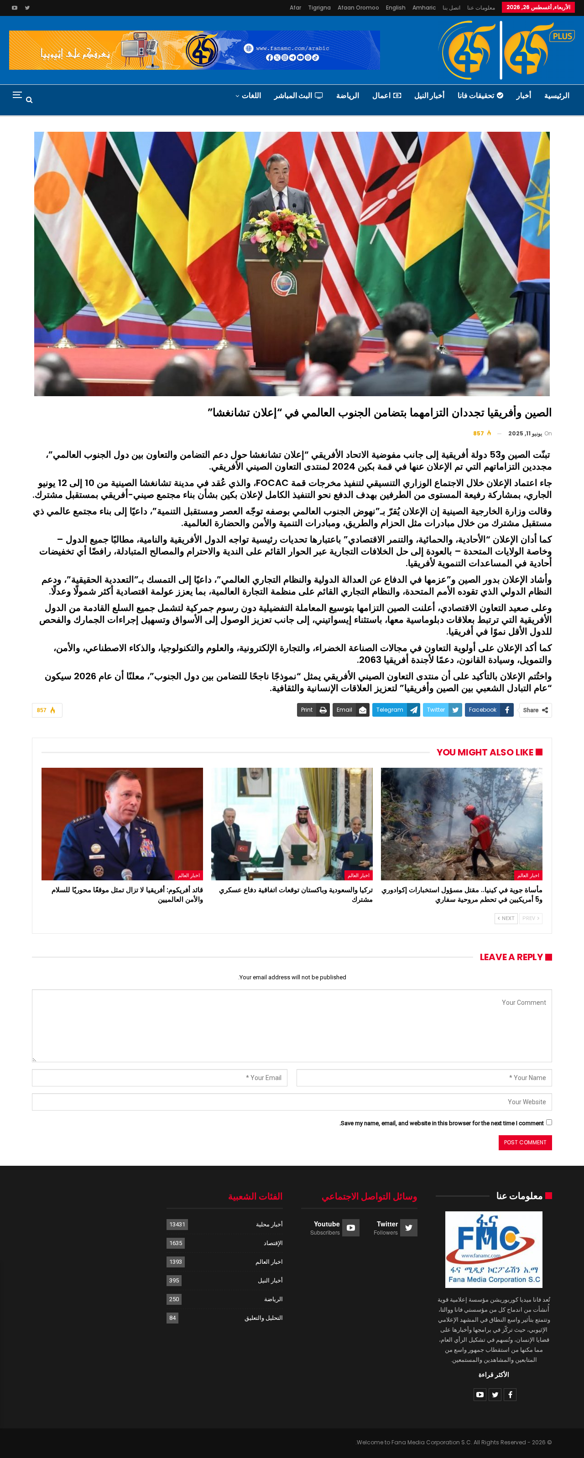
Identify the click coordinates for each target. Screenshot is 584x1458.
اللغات (251, 95)
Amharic (424, 7)
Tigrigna (319, 7)
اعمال (381, 95)
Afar (295, 7)
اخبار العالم (528, 875)
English (396, 7)
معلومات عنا (481, 7)
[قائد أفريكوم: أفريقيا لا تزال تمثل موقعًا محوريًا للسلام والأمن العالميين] (122, 824)
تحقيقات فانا (476, 95)
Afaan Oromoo (358, 7)
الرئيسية (556, 95)
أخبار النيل (429, 95)
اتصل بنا (451, 7)
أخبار (523, 95)
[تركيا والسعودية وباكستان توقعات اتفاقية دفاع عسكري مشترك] (292, 824)
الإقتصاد (273, 1243)
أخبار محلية (269, 1224)
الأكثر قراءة (494, 1374)
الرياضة (347, 95)
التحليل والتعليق (264, 1317)
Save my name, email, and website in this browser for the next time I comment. (441, 1123)
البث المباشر (293, 95)
